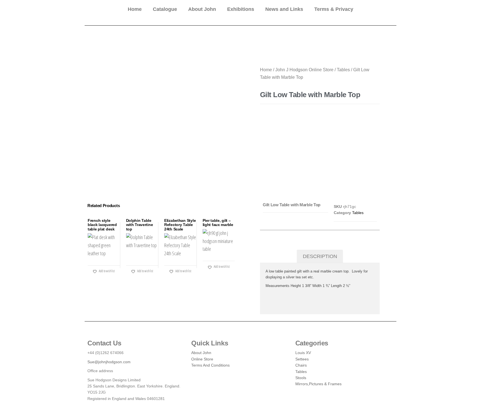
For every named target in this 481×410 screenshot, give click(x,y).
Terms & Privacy (333, 9)
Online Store (202, 359)
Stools (300, 377)
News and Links (284, 9)
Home (135, 9)
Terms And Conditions (210, 365)
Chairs (301, 365)
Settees (302, 359)
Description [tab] (320, 256)
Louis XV (303, 352)
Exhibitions (240, 9)
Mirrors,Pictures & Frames (318, 384)
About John (202, 9)
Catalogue (165, 9)
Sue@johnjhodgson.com (109, 362)
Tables (343, 69)
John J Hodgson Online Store (304, 69)
